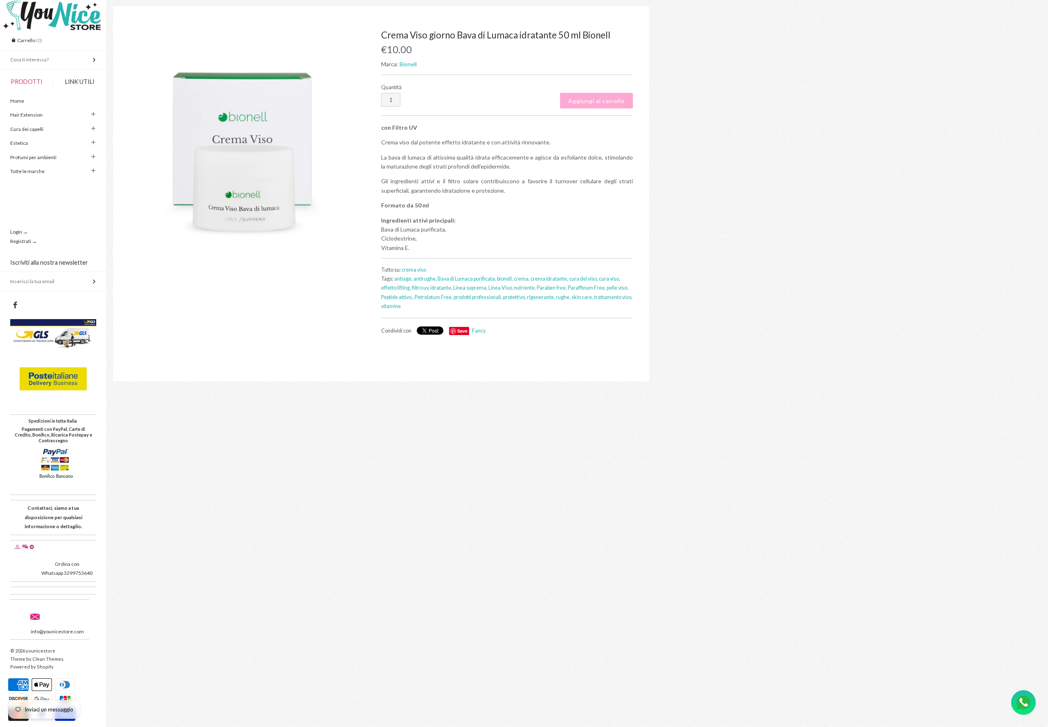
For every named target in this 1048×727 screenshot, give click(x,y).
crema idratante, (549, 279)
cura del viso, (583, 279)
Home (17, 101)
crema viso (414, 270)
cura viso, (609, 279)
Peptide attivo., (397, 297)
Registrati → (23, 241)
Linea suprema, (470, 288)
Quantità (391, 87)
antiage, (403, 279)
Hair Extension (26, 115)
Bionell (408, 64)
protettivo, (514, 297)
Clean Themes (47, 659)
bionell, (505, 279)
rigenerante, (541, 297)
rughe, (563, 297)
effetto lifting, (396, 288)
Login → (19, 232)
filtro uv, (420, 288)
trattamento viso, (613, 297)
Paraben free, (552, 288)
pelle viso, (617, 288)
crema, (522, 279)
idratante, (441, 288)
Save (462, 331)
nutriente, (525, 288)
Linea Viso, (500, 288)
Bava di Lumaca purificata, (467, 279)
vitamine (391, 306)
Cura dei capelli (26, 129)
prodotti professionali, (478, 297)
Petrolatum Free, (434, 297)
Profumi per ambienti (33, 157)
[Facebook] (15, 305)
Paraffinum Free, (587, 288)
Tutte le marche (27, 171)
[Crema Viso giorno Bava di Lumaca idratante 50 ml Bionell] (242, 144)
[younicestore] (53, 7)
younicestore (40, 650)
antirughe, (425, 279)
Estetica (19, 143)
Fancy (479, 331)
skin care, (582, 297)
